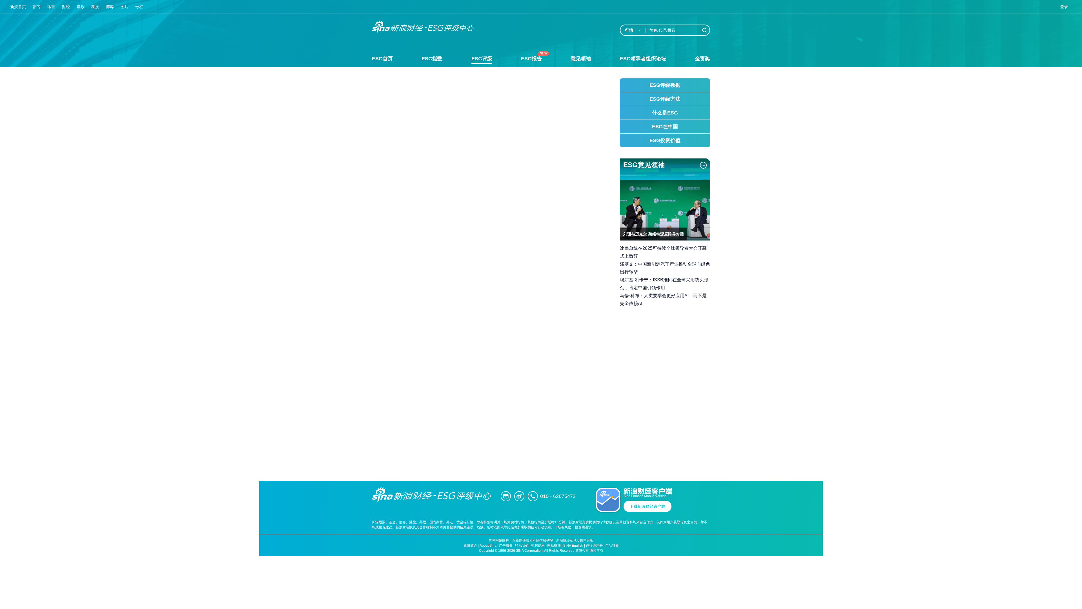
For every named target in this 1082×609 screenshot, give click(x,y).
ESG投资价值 (664, 140)
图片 (124, 7)
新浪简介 (470, 546)
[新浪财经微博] (519, 496)
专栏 (139, 7)
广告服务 (506, 546)
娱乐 (81, 7)
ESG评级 (481, 58)
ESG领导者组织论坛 (643, 58)
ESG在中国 (665, 126)
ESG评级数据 (664, 85)
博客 (110, 7)
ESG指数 (432, 58)
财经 (66, 7)
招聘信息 (538, 546)
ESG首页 (382, 58)
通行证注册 (594, 546)
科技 (95, 7)
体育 (51, 7)
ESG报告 (531, 58)
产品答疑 (612, 546)
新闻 (37, 7)
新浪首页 (18, 7)
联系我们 (522, 546)
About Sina (488, 546)
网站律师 (554, 546)
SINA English (573, 546)
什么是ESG (665, 113)
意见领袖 (581, 58)
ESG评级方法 (664, 99)
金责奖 (702, 58)
